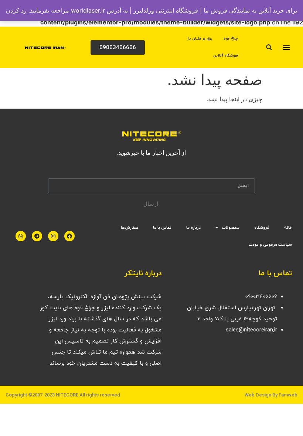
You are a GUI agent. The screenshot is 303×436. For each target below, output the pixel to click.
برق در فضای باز (199, 38)
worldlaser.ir (87, 10)
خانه (288, 228)
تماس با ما (162, 228)
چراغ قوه (231, 38)
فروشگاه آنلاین (225, 55)
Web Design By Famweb (271, 395)
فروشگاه (261, 228)
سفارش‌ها (129, 228)
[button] (286, 47)
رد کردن (16, 10)
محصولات (230, 228)
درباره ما (193, 228)
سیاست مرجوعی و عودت (270, 245)
